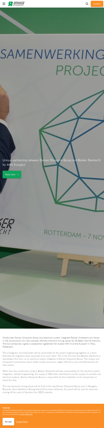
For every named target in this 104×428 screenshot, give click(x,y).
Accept (8, 421)
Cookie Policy (22, 422)
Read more (10, 174)
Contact (97, 4)
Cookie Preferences (26, 414)
